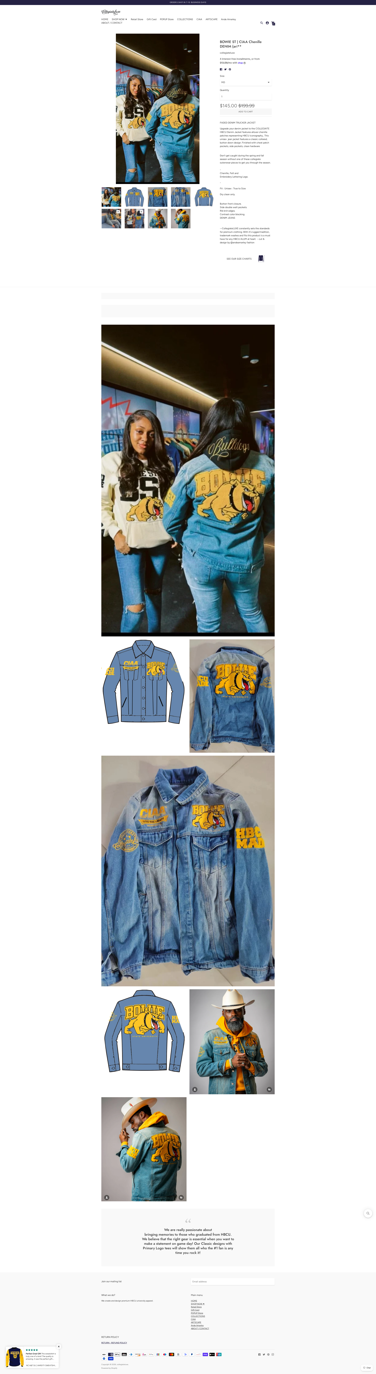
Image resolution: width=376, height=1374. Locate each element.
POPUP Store (167, 19)
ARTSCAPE (212, 19)
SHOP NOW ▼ (119, 19)
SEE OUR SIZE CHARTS (239, 258)
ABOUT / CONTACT (111, 22)
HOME (104, 19)
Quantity (224, 90)
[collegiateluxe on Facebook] (259, 1354)
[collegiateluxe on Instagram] (273, 1354)
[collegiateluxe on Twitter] (264, 1354)
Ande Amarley (228, 19)
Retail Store (137, 19)
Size (222, 76)
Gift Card (151, 19)
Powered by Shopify (109, 1368)
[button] (368, 1213)
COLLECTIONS (185, 19)
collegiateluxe (122, 1364)
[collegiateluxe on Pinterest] (268, 1354)
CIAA (199, 19)
